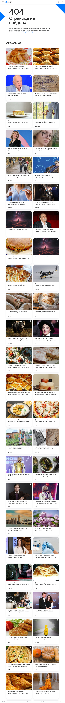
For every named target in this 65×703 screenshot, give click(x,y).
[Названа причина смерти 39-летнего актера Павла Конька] (19, 495)
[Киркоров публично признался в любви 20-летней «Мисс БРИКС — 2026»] (46, 495)
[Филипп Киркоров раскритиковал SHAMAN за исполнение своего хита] (19, 468)
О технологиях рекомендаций (34, 701)
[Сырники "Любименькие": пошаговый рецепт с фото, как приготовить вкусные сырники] (19, 61)
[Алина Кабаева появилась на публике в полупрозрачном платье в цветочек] (19, 142)
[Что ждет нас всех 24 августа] (46, 251)
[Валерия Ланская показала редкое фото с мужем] (19, 550)
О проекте (23, 701)
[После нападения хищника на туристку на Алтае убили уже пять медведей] (19, 332)
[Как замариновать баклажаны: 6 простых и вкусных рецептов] (46, 468)
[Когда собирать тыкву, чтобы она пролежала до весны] (46, 658)
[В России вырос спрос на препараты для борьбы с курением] (19, 196)
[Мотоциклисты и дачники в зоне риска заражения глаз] (19, 441)
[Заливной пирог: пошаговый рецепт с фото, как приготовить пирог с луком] (19, 251)
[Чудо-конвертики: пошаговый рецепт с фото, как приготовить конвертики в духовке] (46, 61)
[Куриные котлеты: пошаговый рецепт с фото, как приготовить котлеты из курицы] (19, 631)
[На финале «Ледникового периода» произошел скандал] (46, 169)
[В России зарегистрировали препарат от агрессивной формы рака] (46, 550)
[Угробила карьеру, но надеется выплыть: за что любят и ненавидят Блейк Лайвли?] (46, 686)
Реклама (16, 701)
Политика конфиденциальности (51, 701)
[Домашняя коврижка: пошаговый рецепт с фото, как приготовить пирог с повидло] (46, 577)
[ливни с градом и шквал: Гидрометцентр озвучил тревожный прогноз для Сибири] (46, 631)
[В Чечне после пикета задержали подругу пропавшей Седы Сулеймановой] (46, 142)
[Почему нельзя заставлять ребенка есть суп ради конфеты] (19, 604)
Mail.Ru (3, 701)
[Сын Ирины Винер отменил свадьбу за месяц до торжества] (46, 332)
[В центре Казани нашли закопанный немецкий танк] (46, 441)
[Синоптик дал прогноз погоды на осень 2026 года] (19, 169)
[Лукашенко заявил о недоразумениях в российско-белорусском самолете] (46, 278)
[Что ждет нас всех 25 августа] (19, 224)
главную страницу (27, 32)
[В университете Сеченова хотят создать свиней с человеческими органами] (19, 305)
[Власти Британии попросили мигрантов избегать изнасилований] (19, 523)
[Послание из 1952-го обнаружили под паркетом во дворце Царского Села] (46, 88)
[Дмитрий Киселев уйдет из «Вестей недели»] (19, 88)
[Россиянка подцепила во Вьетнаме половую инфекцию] (46, 115)
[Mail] (6, 2)
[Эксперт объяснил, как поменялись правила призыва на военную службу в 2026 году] (19, 577)
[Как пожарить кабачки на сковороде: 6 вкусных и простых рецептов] (19, 414)
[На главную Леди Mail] (9, 2)
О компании (9, 701)
